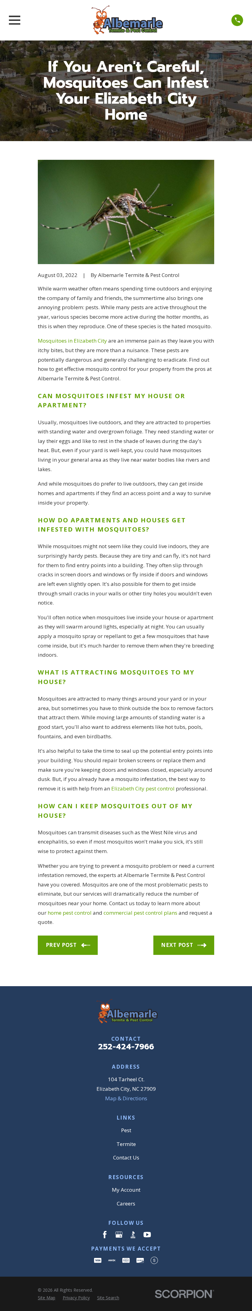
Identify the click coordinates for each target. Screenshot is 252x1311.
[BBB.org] (133, 1234)
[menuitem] (46, 1298)
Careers (126, 1203)
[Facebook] (104, 1234)
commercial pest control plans (140, 912)
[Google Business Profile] (119, 1234)
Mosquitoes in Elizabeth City (72, 340)
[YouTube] (147, 1234)
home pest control (70, 912)
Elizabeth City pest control (143, 788)
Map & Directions (126, 1098)
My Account (126, 1189)
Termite (126, 1144)
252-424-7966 (126, 1047)
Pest (126, 1130)
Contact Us (126, 1157)
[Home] (126, 20)
